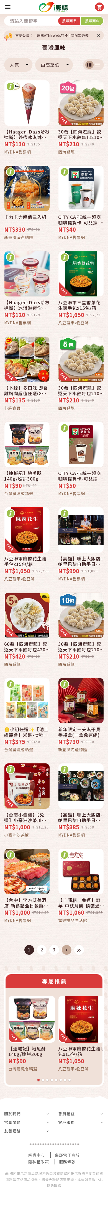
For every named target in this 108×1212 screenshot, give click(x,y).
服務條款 (67, 1161)
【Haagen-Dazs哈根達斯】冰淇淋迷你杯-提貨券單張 (27, 305)
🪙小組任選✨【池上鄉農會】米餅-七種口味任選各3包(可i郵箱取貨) (26, 732)
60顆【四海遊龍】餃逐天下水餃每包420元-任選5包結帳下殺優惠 (25, 646)
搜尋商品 (69, 20)
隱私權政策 (38, 1161)
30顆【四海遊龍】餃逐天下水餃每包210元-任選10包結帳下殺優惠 (80, 646)
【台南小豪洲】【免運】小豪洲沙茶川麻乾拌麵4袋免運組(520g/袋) (25, 817)
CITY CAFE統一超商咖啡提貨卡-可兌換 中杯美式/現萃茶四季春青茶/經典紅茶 (81, 219)
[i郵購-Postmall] (53, 7)
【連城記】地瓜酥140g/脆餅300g (23, 475)
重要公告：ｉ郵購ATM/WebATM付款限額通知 (52, 35)
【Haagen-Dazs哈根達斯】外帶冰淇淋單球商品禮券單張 (27, 134)
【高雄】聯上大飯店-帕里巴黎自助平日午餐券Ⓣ (80, 817)
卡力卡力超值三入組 (25, 217)
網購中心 (36, 1155)
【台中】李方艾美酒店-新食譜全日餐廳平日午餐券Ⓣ (26, 902)
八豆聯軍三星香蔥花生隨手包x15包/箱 (79, 305)
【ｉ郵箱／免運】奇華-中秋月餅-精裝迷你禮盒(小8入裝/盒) (79, 902)
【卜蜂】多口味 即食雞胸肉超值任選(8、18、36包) (26, 390)
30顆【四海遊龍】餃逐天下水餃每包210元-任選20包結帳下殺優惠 (80, 134)
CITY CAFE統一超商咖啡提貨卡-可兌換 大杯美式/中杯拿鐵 (81, 475)
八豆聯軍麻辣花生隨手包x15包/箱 (25, 561)
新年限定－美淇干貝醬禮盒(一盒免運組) (79, 732)
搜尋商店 (92, 20)
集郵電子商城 (67, 1155)
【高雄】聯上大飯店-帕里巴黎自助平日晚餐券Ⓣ (80, 561)
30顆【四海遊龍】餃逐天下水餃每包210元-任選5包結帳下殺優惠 (79, 390)
